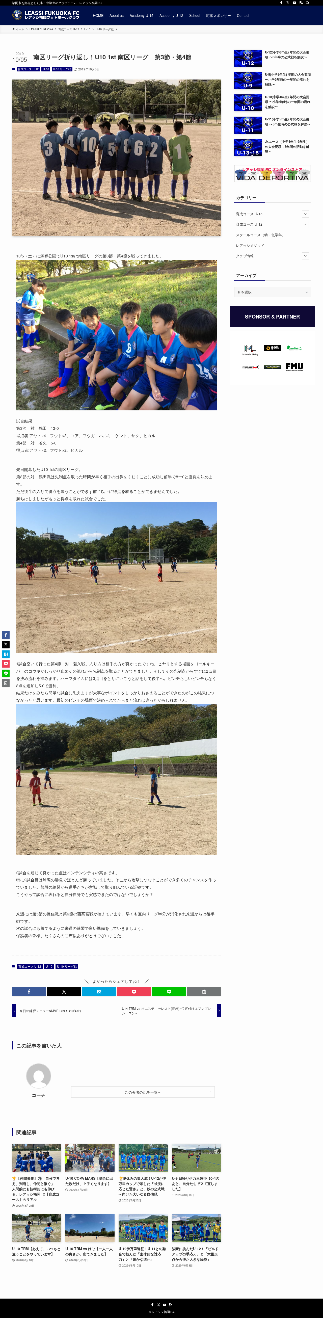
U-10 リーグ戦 (62, 69)
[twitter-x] (288, 3)
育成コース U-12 (28, 69)
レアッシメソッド (250, 245)
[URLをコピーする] (204, 991)
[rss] (301, 3)
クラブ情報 (245, 255)
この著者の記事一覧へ (143, 1092)
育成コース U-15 (249, 213)
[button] (29, 991)
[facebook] (281, 3)
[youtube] (294, 3)
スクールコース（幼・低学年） (260, 234)
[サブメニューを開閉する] (305, 214)
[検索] (307, 3)
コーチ (38, 1095)
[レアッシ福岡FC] (46, 15)
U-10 (46, 69)
